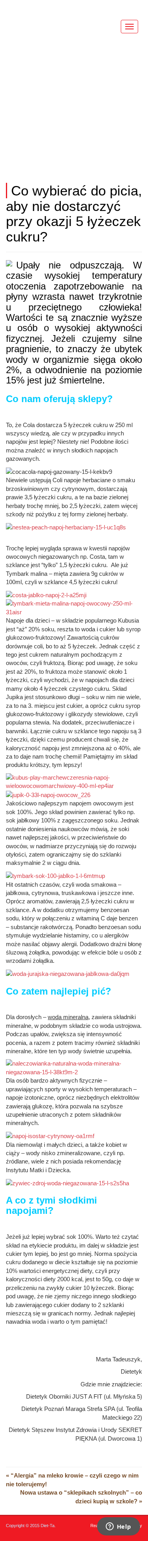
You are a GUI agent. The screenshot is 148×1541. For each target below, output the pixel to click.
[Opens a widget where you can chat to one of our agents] (118, 1527)
